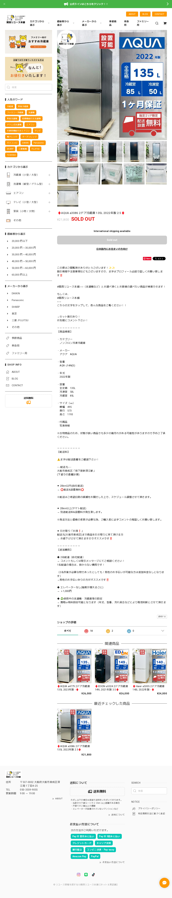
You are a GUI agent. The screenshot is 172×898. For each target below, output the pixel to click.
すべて (67, 630)
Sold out (112, 240)
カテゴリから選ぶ (37, 23)
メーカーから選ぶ (89, 23)
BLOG (145, 14)
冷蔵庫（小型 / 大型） (26, 175)
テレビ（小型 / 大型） (26, 202)
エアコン (18, 193)
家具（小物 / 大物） (25, 211)
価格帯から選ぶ (63, 23)
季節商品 (112, 23)
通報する (162, 617)
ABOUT (132, 14)
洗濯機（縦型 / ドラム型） (28, 184)
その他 (17, 220)
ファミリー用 (143, 23)
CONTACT (159, 14)
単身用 (126, 23)
